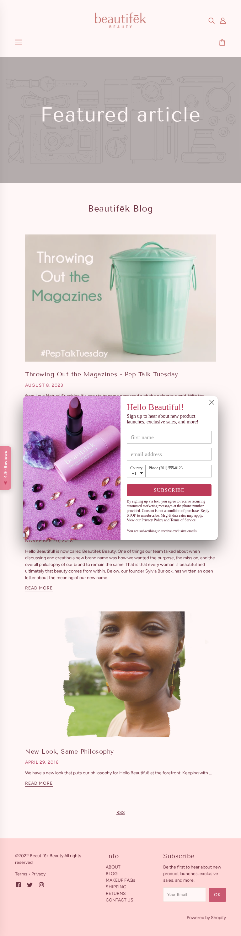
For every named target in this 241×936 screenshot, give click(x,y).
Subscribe (169, 490)
